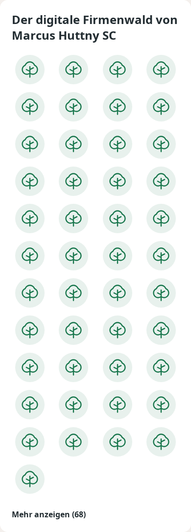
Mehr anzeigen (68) (49, 514)
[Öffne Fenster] (30, 69)
